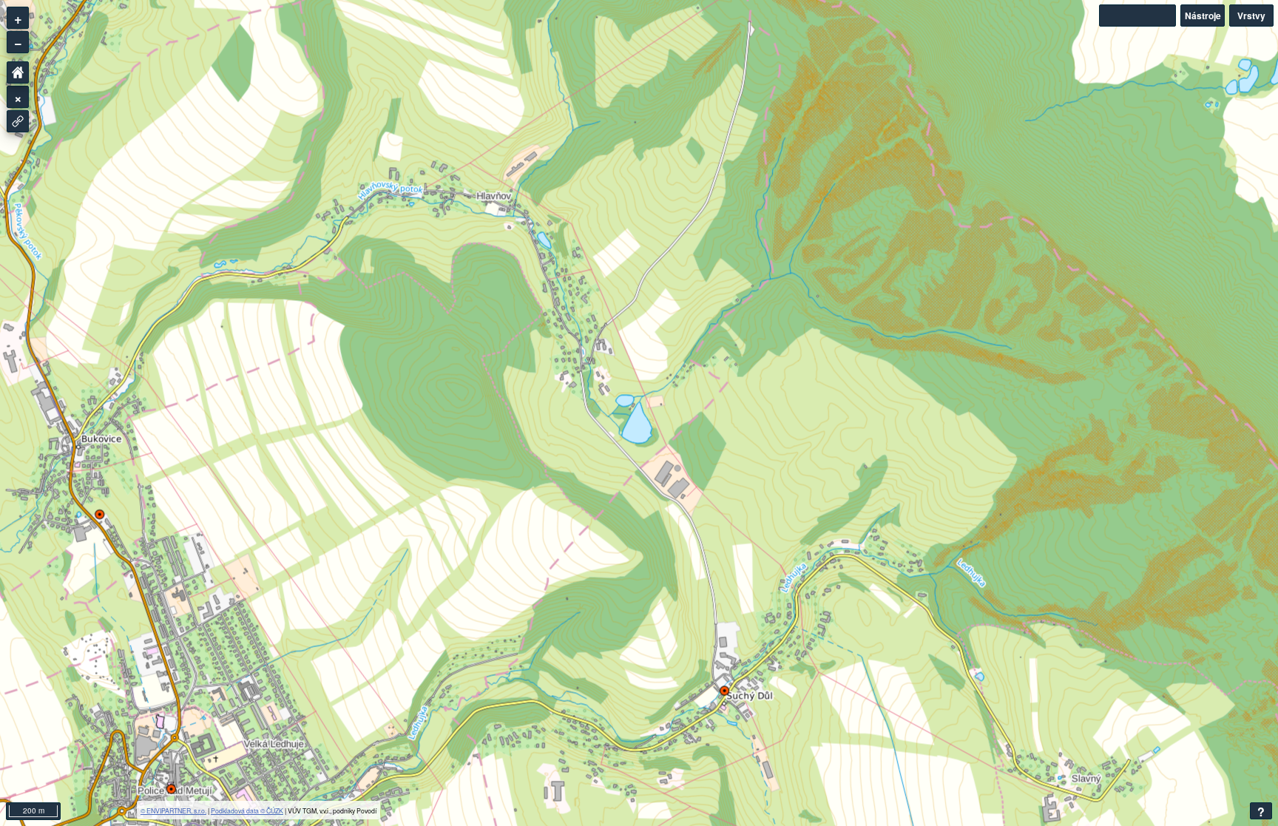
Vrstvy (1251, 15)
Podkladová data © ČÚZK (247, 810)
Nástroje (1203, 15)
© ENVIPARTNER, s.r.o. (173, 810)
